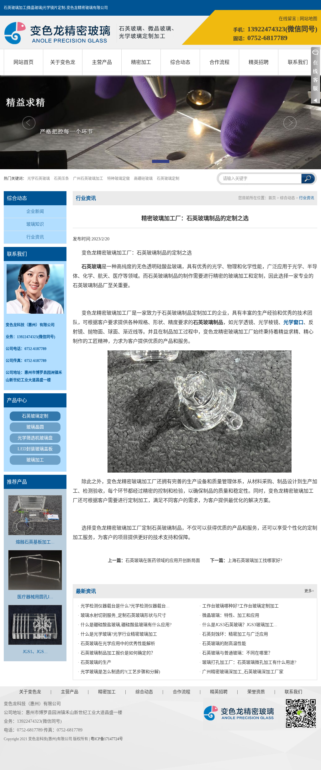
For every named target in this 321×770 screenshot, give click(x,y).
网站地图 (308, 18)
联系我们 (298, 62)
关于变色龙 (62, 62)
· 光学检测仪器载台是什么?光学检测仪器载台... (124, 606)
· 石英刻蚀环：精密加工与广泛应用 (233, 634)
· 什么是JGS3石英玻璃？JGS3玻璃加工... (238, 624)
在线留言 (287, 18)
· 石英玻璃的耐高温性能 (222, 643)
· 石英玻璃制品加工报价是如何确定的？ (116, 653)
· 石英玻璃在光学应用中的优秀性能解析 (116, 643)
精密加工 (141, 62)
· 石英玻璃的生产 (94, 662)
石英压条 (61, 178)
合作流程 (219, 62)
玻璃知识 (35, 224)
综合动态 (180, 62)
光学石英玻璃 (38, 178)
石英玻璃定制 (168, 178)
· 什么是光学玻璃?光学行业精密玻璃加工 (117, 634)
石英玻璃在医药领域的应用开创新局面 (162, 560)
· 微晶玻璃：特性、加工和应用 (229, 615)
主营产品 (102, 62)
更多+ (309, 591)
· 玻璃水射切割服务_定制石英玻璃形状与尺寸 (122, 615)
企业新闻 (35, 211)
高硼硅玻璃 (143, 178)
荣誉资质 (256, 691)
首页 (272, 198)
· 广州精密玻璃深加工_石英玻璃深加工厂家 (241, 671)
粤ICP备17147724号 (107, 739)
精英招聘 (259, 62)
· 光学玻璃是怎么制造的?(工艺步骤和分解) (119, 671)
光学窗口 (293, 322)
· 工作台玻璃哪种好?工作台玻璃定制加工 (239, 606)
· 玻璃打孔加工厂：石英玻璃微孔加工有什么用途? (247, 662)
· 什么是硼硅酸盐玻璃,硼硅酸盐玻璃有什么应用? (124, 624)
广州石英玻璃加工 (88, 178)
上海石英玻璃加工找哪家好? (255, 560)
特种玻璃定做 (118, 178)
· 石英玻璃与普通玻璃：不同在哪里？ (235, 653)
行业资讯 (35, 237)
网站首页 (23, 62)
